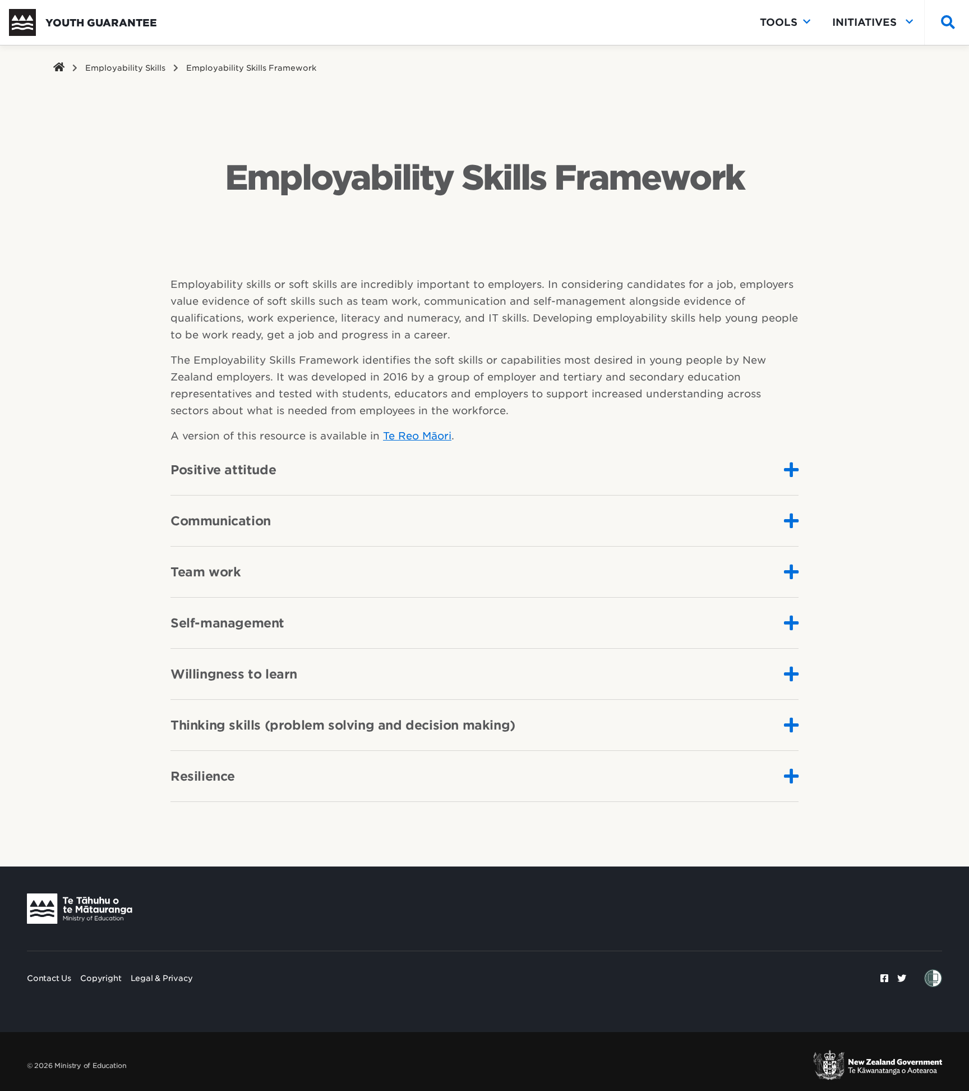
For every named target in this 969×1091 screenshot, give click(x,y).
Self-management (227, 623)
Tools (778, 22)
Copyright (100, 978)
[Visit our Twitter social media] (902, 978)
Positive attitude (223, 469)
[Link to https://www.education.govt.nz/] (79, 908)
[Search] (945, 22)
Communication (220, 521)
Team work (205, 572)
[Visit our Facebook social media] (884, 978)
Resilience (202, 776)
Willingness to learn (233, 674)
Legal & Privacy (162, 978)
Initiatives (866, 22)
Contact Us (49, 978)
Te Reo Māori (417, 436)
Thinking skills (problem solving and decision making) (342, 725)
